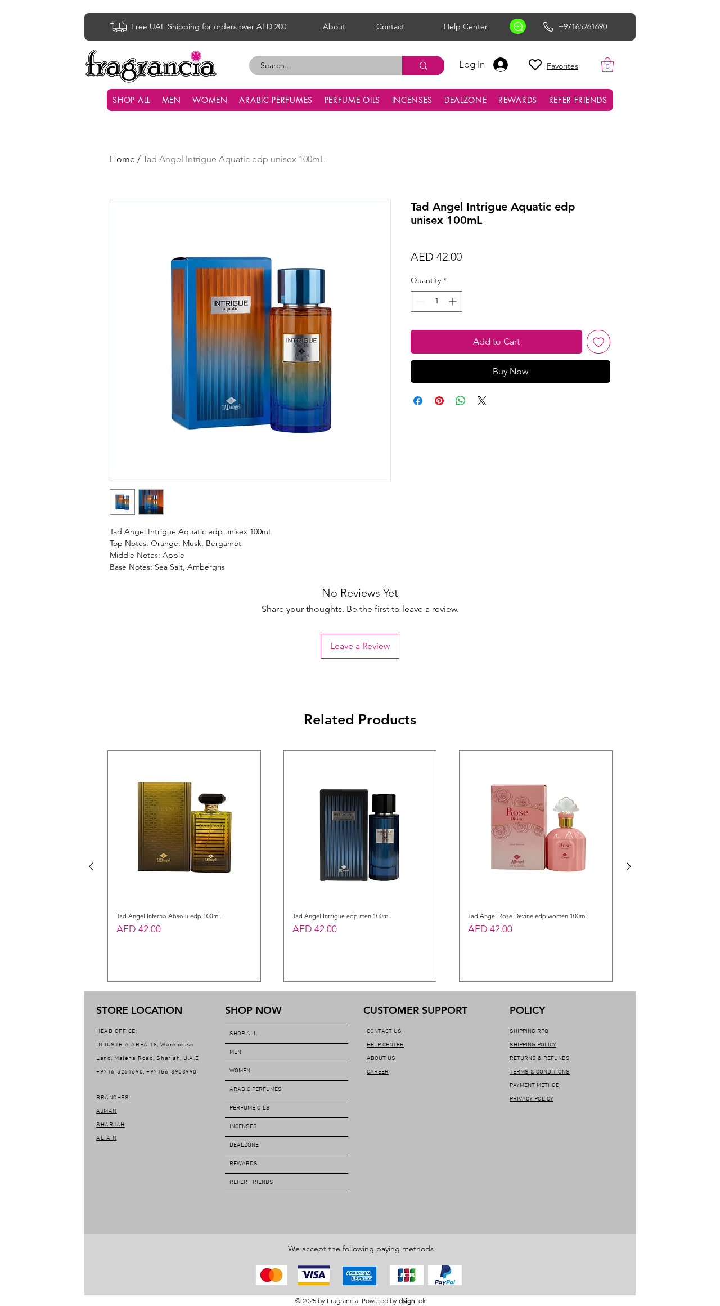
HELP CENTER (385, 1045)
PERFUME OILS (250, 1108)
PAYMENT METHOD (535, 1085)
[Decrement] (419, 301)
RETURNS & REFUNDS (540, 1058)
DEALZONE (244, 1145)
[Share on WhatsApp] (460, 401)
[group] (360, 866)
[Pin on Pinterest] (439, 401)
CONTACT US (384, 1031)
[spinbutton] (436, 301)
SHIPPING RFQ (529, 1031)
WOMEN (240, 1071)
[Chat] (518, 26)
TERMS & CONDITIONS (540, 1072)
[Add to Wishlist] (598, 342)
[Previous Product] (91, 866)
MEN (235, 1052)
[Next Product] (629, 866)
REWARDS (244, 1164)
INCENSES (243, 1126)
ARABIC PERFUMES (256, 1089)
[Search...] (423, 65)
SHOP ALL (243, 1033)
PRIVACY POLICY (532, 1099)
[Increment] (454, 301)
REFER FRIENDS (251, 1182)
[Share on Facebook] (418, 401)
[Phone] (548, 26)
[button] (607, 64)
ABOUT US (381, 1058)
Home (122, 159)
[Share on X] (482, 401)
